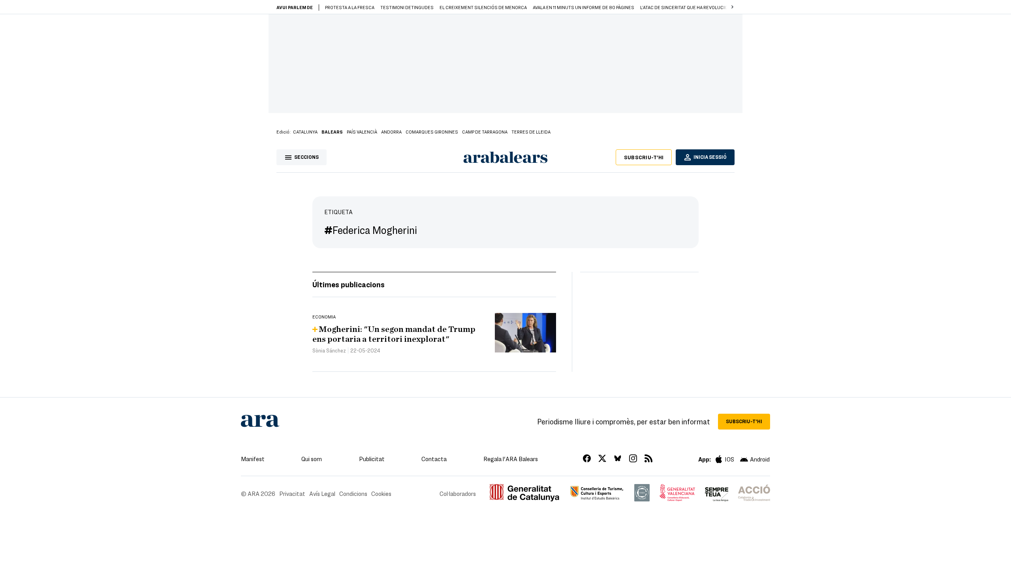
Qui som (311, 458)
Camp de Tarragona (484, 131)
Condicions (353, 493)
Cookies (381, 493)
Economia (324, 316)
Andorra (391, 131)
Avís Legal (322, 493)
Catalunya (305, 131)
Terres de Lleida (531, 131)
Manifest (253, 458)
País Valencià (362, 131)
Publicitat (372, 458)
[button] (732, 7)
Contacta (434, 458)
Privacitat (292, 493)
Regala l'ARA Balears (510, 458)
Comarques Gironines (432, 131)
